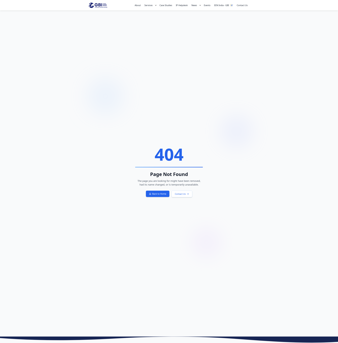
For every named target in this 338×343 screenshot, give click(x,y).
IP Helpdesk (182, 5)
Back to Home (159, 193)
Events (207, 5)
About (138, 5)
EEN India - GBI (221, 5)
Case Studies (165, 5)
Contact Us (242, 5)
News (194, 5)
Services (148, 5)
